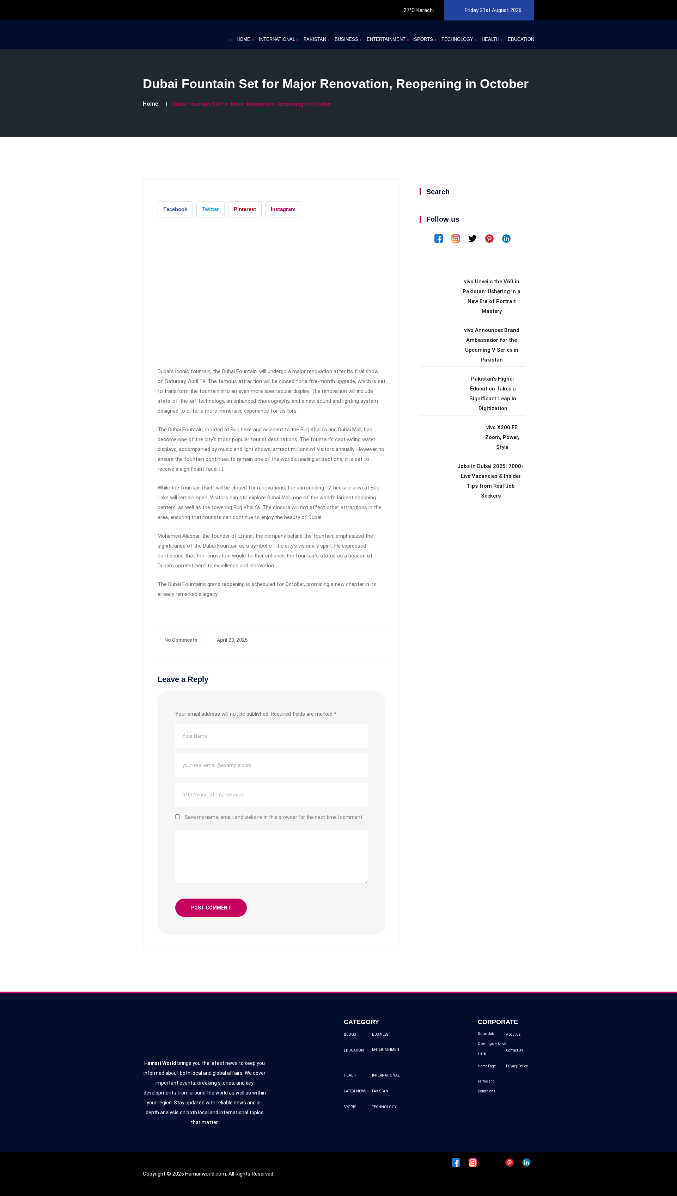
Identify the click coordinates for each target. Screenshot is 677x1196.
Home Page (487, 1066)
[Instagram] (456, 238)
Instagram (283, 209)
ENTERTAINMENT (386, 39)
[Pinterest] (490, 238)
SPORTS (423, 39)
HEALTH (490, 39)
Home (150, 103)
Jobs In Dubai (162, 10)
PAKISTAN (315, 39)
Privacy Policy (517, 1066)
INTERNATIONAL (277, 39)
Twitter (210, 209)
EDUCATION (521, 39)
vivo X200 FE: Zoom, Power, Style (502, 437)
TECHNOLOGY (457, 39)
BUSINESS (346, 39)
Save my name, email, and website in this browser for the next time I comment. (274, 817)
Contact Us (514, 1050)
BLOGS (350, 1034)
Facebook (175, 209)
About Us (513, 1034)
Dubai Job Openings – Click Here (492, 1043)
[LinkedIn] (506, 238)
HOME (243, 39)
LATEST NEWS (355, 1091)
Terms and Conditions (486, 1086)
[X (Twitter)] (473, 238)
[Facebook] (439, 238)
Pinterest (245, 209)
